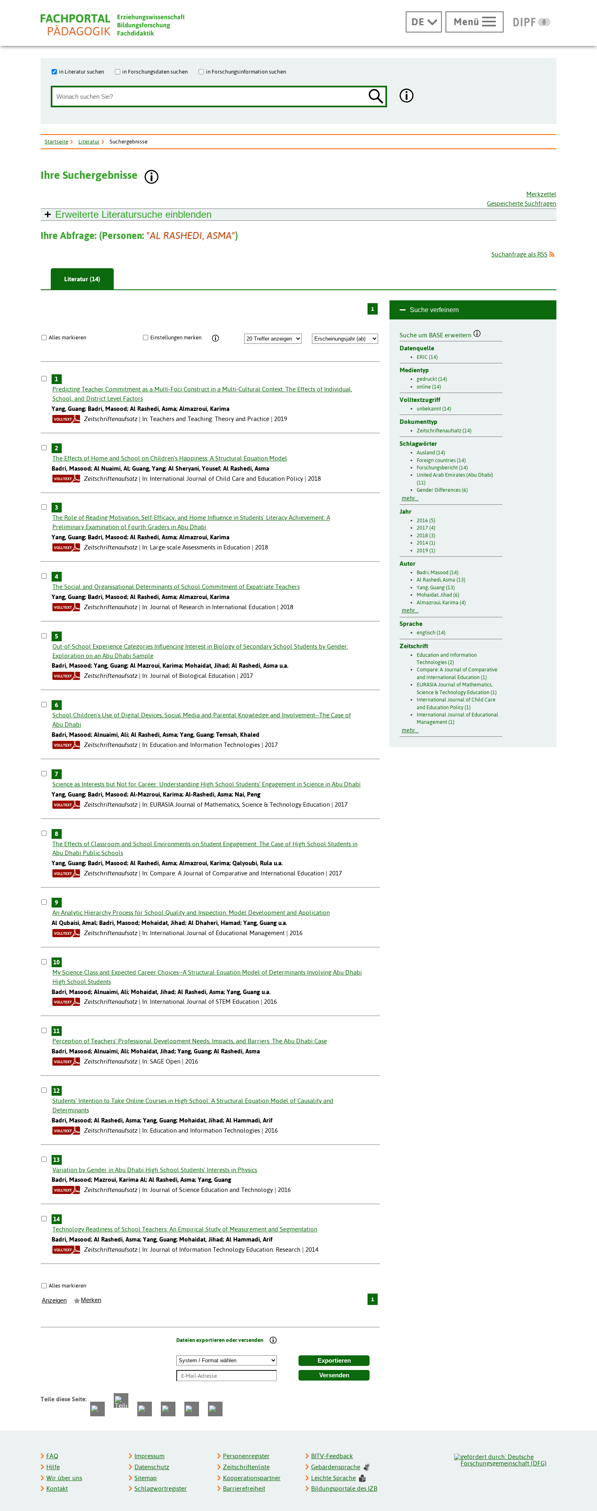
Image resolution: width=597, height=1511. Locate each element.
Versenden (334, 1375)
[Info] (215, 338)
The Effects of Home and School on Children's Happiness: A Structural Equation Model (169, 458)
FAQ (52, 1455)
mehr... (410, 498)
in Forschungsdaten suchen (155, 71)
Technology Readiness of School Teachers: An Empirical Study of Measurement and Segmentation (184, 1229)
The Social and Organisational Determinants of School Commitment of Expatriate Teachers (176, 586)
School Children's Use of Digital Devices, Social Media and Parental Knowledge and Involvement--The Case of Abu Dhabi (201, 720)
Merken (91, 1300)
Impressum (149, 1455)
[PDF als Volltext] (66, 418)
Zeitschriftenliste (246, 1466)
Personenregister (246, 1455)
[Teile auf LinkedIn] (168, 1409)
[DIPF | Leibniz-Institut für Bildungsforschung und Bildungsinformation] (531, 22)
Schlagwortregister (160, 1488)
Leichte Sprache (333, 1477)
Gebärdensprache (335, 1466)
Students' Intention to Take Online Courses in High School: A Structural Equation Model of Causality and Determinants (192, 1105)
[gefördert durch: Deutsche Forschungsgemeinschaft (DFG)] (504, 1459)
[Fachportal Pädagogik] (112, 25)
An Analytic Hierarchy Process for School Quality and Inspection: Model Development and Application (191, 912)
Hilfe (53, 1466)
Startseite (56, 141)
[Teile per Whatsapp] (144, 1409)
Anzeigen (54, 1300)
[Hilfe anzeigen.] (406, 96)
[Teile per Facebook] (97, 1409)
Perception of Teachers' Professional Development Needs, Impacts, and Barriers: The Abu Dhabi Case (189, 1041)
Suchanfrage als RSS (519, 254)
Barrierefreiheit (244, 1488)
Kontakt (57, 1488)
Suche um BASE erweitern (436, 334)
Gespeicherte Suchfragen (521, 203)
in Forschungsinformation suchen (246, 71)
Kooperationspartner (252, 1477)
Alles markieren (67, 337)
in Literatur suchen (81, 71)
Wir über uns (64, 1477)
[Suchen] (376, 96)
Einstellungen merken (175, 337)
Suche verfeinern (434, 309)
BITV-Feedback (332, 1455)
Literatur (89, 141)
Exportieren (334, 1360)
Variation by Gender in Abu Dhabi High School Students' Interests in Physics (154, 1169)
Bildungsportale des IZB (344, 1488)
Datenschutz (151, 1466)
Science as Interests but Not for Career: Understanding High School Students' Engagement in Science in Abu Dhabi (206, 784)
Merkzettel (541, 194)
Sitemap (145, 1477)
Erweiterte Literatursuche (133, 214)
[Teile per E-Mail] (191, 1409)
